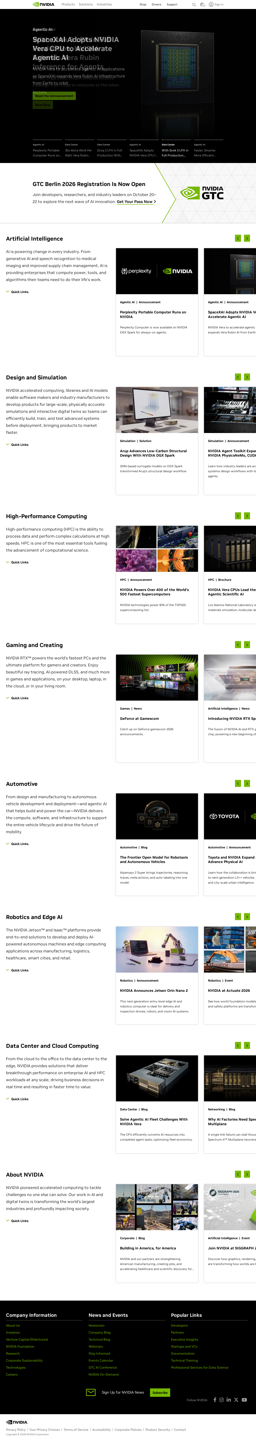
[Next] (247, 238)
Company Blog (100, 1332)
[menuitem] (68, 4)
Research (13, 1353)
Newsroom (97, 1325)
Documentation (183, 1353)
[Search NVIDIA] (194, 4)
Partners (177, 1332)
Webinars (96, 1346)
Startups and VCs (184, 1346)
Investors (13, 1332)
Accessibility (101, 1430)
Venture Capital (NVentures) (27, 1339)
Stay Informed (99, 1353)
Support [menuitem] (172, 4)
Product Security (157, 1430)
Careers (12, 1374)
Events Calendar (101, 1360)
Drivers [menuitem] (156, 4)
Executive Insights (184, 1339)
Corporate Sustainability (24, 1360)
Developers (179, 1325)
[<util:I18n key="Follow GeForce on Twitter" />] (236, 1399)
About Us (13, 1325)
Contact (180, 1430)
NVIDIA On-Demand (104, 1374)
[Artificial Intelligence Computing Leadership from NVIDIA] (44, 4)
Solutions (86, 4)
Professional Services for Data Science (199, 1367)
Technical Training (184, 1360)
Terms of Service (76, 1430)
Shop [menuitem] (143, 4)
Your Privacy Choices (44, 1430)
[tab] (47, 148)
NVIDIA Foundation (20, 1346)
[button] (202, 6)
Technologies (16, 1367)
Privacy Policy (16, 1430)
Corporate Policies (128, 1430)
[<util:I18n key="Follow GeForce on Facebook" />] (214, 1399)
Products (68, 4)
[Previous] (238, 238)
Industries (104, 4)
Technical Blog (99, 1339)
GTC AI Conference (103, 1367)
